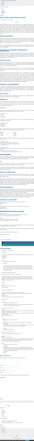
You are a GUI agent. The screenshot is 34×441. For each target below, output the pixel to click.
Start (2, 8)
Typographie (5, 239)
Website (1, 372)
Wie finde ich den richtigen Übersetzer (7, 421)
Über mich (3, 415)
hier (3, 33)
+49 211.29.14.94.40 (3, 0)
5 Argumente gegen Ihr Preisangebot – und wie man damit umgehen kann (12, 422)
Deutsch (2, 239)
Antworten (3, 260)
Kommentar (2, 365)
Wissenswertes (4, 416)
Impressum (3, 428)
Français (3, 5)
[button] (3, 244)
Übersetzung (9, 239)
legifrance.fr (4, 228)
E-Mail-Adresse (2, 370)
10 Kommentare (11, 19)
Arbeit (6, 19)
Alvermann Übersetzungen (18, 438)
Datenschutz (3, 429)
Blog (2, 13)
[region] (17, 388)
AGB (2, 430)
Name (1, 367)
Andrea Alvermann (6, 261)
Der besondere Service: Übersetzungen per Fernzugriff (9, 420)
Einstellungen (27, 440)
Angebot (3, 10)
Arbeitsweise (3, 11)
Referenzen (3, 12)
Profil (2, 9)
